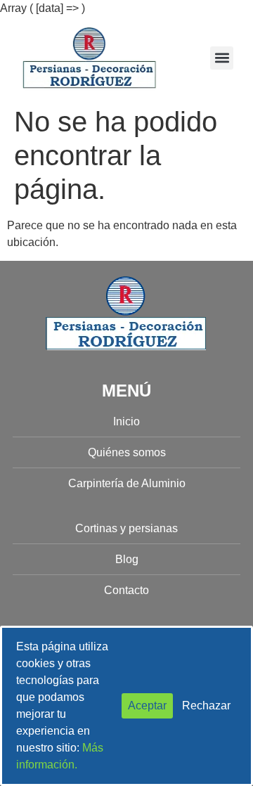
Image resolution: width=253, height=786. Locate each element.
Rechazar (206, 705)
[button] (221, 58)
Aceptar (147, 705)
